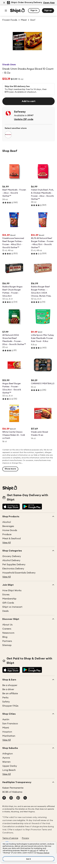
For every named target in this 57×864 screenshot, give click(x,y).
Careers (6, 629)
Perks (5, 697)
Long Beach (9, 770)
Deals (5, 611)
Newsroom (8, 633)
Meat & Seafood (11, 538)
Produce (6, 534)
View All (6, 542)
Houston (7, 732)
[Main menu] (6, 11)
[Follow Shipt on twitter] (25, 798)
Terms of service (10, 838)
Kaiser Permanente (12, 788)
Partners (7, 641)
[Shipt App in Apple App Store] (11, 507)
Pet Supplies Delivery (13, 564)
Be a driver (8, 689)
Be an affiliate (10, 693)
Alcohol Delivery (11, 560)
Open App (49, 2)
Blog (4, 637)
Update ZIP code (23, 119)
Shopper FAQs (10, 706)
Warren (6, 762)
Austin (5, 719)
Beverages (8, 526)
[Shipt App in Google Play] (32, 507)
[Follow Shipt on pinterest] (18, 798)
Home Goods (9, 530)
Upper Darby (9, 766)
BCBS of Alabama (12, 792)
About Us (7, 624)
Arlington (7, 753)
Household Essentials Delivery (19, 573)
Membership (9, 599)
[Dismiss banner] (4, 2)
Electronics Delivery (13, 568)
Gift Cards (8, 603)
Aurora (6, 758)
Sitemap (7, 645)
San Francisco (10, 723)
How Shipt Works (11, 590)
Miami (5, 728)
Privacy (25, 838)
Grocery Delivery (11, 556)
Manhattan (8, 736)
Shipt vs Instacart (12, 607)
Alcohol (6, 522)
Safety (6, 702)
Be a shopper (9, 685)
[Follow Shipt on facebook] (4, 798)
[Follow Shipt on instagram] (11, 798)
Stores (6, 594)
